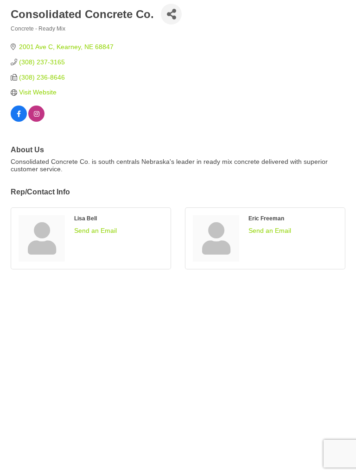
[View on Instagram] (36, 119)
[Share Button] (171, 14)
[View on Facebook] (19, 119)
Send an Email (95, 230)
